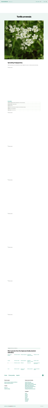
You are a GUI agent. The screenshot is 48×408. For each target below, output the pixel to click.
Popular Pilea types (28, 382)
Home (5, 375)
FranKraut (14, 406)
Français (26, 396)
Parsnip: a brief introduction (23, 369)
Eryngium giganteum (23, 360)
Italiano (26, 397)
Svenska (26, 401)
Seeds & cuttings (7, 388)
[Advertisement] (24, 8)
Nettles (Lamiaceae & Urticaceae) (30, 384)
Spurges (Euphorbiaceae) (29, 383)
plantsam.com (6, 406)
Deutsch (26, 394)
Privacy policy (12, 375)
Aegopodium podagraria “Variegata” (30, 361)
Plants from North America (8, 383)
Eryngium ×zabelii (36, 360)
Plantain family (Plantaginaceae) (30, 386)
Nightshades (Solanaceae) (29, 385)
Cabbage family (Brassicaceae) (30, 388)
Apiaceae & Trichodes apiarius (36, 369)
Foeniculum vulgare (16, 360)
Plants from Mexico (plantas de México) (10, 382)
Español (26, 395)
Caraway (9, 360)
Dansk (26, 393)
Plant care (6, 387)
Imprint (17, 375)
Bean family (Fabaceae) (29, 387)
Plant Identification (4, 1)
